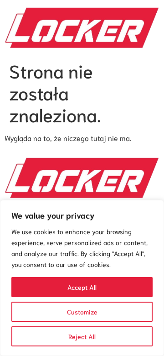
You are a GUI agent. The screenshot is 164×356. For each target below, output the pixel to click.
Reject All (82, 336)
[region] (82, 278)
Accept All (82, 287)
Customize (82, 312)
